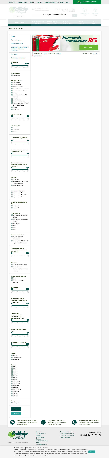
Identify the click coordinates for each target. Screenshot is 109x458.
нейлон (15, 107)
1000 (14, 227)
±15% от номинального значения (19, 281)
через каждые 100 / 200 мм (20, 195)
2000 (14, 229)
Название (58, 53)
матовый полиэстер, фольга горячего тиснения (20, 182)
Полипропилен (17, 82)
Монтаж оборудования (42, 440)
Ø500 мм (15, 371)
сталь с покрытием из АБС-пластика (20, 96)
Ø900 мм (15, 379)
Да (61, 14)
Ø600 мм (15, 373)
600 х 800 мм (16, 383)
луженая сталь (17, 99)
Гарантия (32, 2)
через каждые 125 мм (19, 193)
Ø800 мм (15, 377)
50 (93, 53)
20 (91, 53)
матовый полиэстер (18, 185)
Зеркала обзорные (16, 40)
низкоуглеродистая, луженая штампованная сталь (20, 104)
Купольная (16, 359)
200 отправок (16, 223)
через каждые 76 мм (18, 197)
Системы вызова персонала (18, 58)
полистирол (16, 109)
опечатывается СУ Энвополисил (18, 237)
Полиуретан (16, 403)
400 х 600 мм (16, 381)
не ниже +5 (16, 206)
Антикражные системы (17, 43)
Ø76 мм (15, 395)
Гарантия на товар (40, 437)
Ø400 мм (15, 369)
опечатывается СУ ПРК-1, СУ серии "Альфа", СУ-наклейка (20, 242)
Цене (45, 53)
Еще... (67, 2)
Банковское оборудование (67, 433)
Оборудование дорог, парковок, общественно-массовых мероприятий (19, 48)
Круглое (15, 355)
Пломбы (13, 36)
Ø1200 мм (16, 391)
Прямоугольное (17, 357)
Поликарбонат (17, 84)
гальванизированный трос (20, 91)
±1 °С (14, 278)
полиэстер (16, 179)
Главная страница (12, 28)
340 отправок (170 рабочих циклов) (20, 216)
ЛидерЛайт (16, 129)
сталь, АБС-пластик (18, 86)
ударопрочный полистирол (20, 264)
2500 (14, 225)
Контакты (38, 435)
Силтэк (15, 132)
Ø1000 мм (16, 385)
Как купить (39, 2)
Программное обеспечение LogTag (54, 2)
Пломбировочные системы (67, 431)
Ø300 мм (15, 367)
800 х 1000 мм (17, 389)
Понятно (92, 451)
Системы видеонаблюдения (67, 435)
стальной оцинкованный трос (20, 89)
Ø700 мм (15, 375)
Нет (64, 14)
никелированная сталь (19, 101)
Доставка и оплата (22, 2)
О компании (12, 2)
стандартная (16, 75)
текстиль (15, 93)
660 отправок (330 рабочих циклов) (20, 220)
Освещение (14, 54)
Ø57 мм (15, 393)
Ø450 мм (15, 387)
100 (96, 53)
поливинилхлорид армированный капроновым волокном (20, 269)
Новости (38, 442)
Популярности (51, 53)
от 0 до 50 (16, 208)
